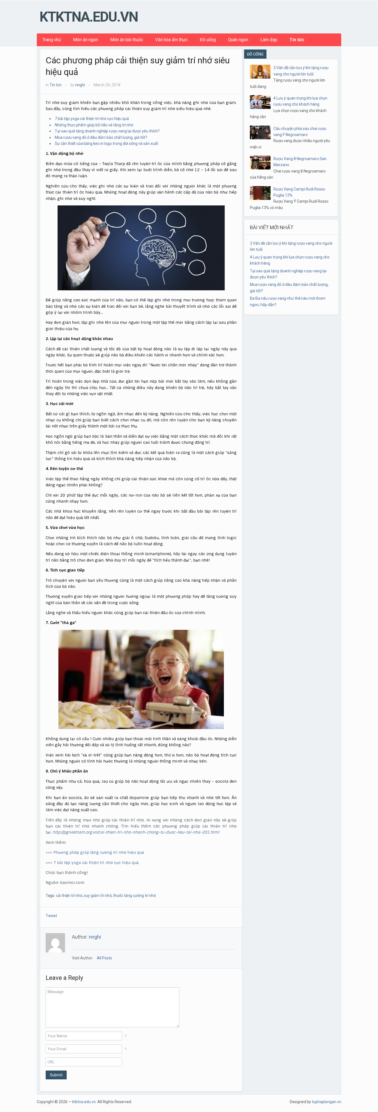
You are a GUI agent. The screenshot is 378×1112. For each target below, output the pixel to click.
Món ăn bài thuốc (126, 39)
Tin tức (296, 39)
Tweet (51, 915)
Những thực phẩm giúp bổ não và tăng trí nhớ (94, 125)
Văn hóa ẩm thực (171, 39)
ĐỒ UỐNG (255, 54)
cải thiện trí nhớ (69, 895)
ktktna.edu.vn (89, 17)
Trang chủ (51, 39)
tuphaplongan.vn (326, 1102)
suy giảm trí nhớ (98, 895)
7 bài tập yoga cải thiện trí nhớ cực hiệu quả (92, 118)
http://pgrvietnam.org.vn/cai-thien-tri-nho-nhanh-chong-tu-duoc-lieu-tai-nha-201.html (136, 832)
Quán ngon (238, 39)
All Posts (104, 958)
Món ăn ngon (85, 39)
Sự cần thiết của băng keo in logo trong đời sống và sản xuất (106, 143)
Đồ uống (208, 39)
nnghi (80, 85)
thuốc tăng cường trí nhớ (134, 895)
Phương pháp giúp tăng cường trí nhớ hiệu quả (98, 852)
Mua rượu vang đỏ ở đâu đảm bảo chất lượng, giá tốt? (101, 137)
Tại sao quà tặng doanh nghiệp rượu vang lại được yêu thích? (107, 131)
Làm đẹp (268, 39)
